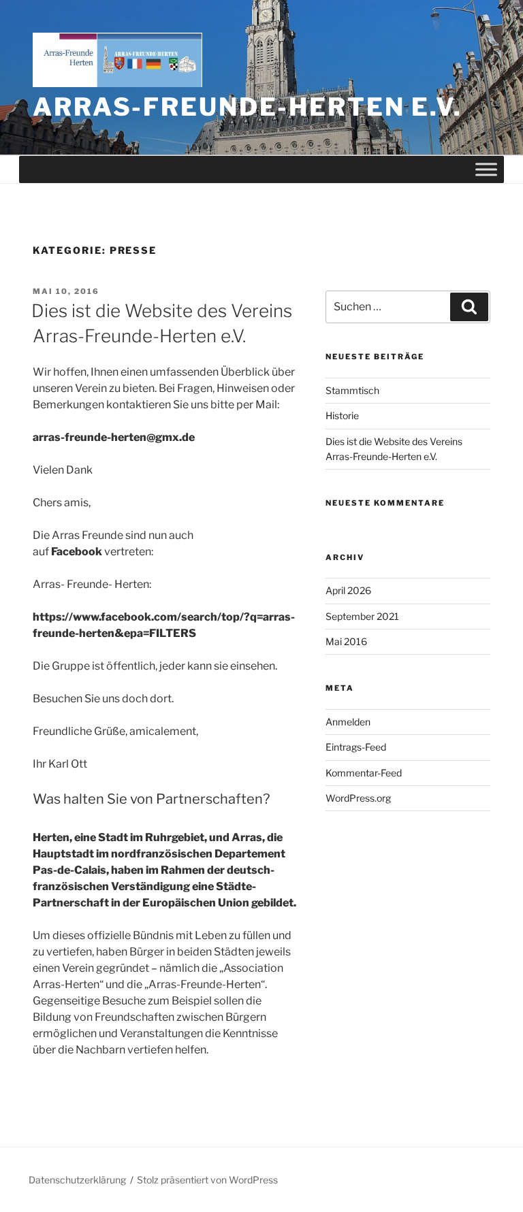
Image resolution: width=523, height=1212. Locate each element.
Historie (342, 415)
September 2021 (362, 616)
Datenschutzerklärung (77, 1179)
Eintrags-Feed (356, 747)
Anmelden (348, 721)
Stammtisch (352, 390)
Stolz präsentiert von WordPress (207, 1179)
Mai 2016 (346, 641)
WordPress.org (358, 798)
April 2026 (348, 590)
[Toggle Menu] (486, 169)
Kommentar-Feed (364, 773)
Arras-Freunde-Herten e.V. (247, 107)
